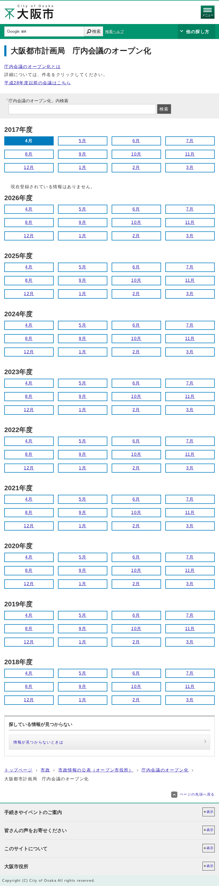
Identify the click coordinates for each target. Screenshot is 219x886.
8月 (29, 154)
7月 (190, 141)
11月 (190, 154)
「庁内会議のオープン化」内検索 (36, 100)
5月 (82, 141)
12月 (29, 167)
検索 (96, 31)
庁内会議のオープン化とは (32, 66)
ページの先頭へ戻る (197, 794)
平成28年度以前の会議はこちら (37, 83)
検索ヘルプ (114, 32)
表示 (209, 812)
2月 (136, 167)
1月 (82, 167)
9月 (82, 154)
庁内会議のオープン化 (165, 770)
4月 (29, 209)
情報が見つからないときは (38, 742)
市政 (45, 770)
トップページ (18, 770)
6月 (136, 141)
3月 (190, 167)
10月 (136, 154)
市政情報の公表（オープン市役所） (96, 770)
